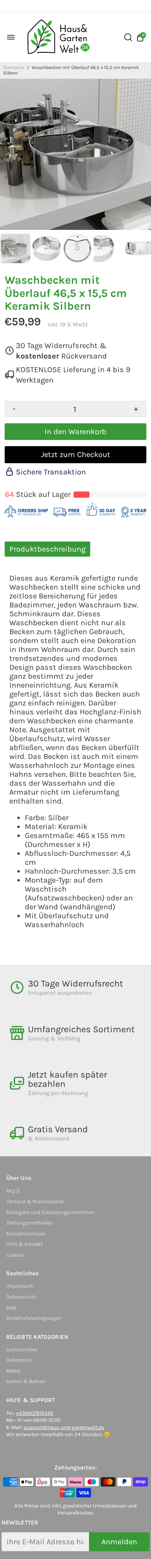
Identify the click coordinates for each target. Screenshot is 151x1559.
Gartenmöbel (21, 1349)
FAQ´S (13, 1191)
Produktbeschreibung (47, 549)
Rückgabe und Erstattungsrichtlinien (50, 1212)
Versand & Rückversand (34, 1201)
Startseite (13, 67)
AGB (11, 1308)
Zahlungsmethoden (29, 1223)
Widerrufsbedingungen (34, 1318)
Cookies (15, 1255)
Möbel (13, 1371)
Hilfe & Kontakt (24, 1244)
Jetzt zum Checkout (75, 454)
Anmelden (119, 1541)
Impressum (20, 1286)
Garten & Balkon (25, 1381)
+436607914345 (34, 1413)
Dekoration (19, 1360)
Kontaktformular (26, 1234)
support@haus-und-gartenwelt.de (64, 1427)
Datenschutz (21, 1297)
